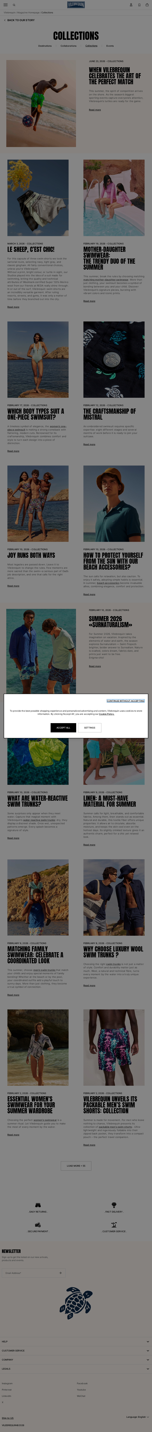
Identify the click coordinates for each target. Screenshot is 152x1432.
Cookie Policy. (106, 714)
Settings (89, 727)
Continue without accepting (125, 701)
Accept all (63, 727)
